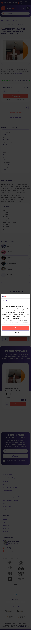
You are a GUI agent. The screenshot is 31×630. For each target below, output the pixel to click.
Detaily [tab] (15, 300)
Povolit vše (15, 327)
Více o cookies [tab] (26, 300)
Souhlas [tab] (5, 300)
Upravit (15, 332)
